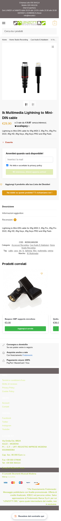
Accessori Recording (20, 245)
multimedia (42, 251)
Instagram (6, 425)
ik (23, 251)
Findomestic (28, 355)
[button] (54, 23)
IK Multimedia (32, 253)
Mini (34, 251)
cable (10, 251)
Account (5, 403)
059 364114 (35, 3)
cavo (16, 251)
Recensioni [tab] (8, 219)
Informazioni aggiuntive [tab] (12, 213)
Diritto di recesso (9, 384)
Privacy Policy (8, 387)
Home (4, 40)
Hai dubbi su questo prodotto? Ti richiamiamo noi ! (29, 193)
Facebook (6, 418)
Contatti (5, 406)
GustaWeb (11, 477)
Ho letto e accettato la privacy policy (25, 165)
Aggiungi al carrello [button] (25, 329)
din (20, 251)
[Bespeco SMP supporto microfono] (25, 292)
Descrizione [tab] (8, 206)
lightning (28, 251)
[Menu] (6, 23)
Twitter (5, 422)
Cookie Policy (8, 391)
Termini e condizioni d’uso (13, 380)
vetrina (50, 251)
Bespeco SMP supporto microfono (20, 319)
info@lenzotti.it (29, 16)
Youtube (6, 429)
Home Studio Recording (18, 40)
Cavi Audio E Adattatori (39, 40)
